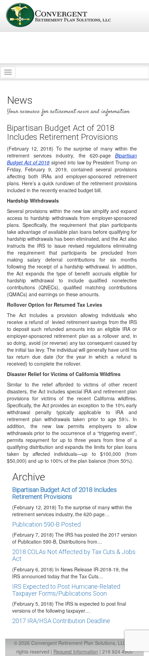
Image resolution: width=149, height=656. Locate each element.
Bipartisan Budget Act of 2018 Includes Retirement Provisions (64, 493)
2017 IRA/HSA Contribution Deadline (61, 620)
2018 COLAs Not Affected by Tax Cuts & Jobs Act (73, 555)
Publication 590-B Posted (46, 524)
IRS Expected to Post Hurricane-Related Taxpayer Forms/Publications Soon (66, 590)
